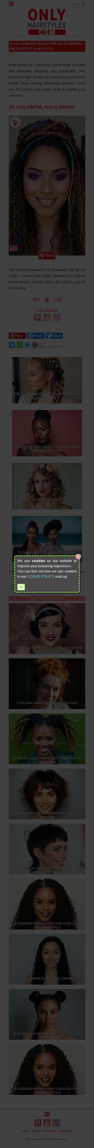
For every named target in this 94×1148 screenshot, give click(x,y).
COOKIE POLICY (40, 576)
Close (78, 557)
